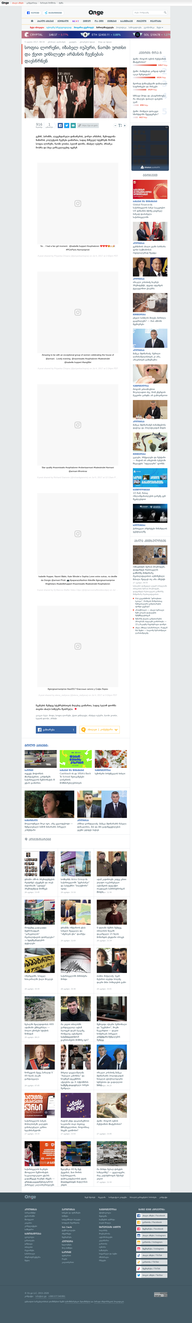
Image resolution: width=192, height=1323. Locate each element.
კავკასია (28, 1223)
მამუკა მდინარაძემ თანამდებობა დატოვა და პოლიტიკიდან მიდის (150, 415)
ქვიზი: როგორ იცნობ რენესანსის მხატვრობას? (112, 1114)
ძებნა (61, 3)
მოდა (51, 715)
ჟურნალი (62, 21)
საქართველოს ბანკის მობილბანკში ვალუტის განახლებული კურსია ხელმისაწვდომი (40, 1114)
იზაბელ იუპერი (95, 715)
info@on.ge (40, 1296)
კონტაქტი (163, 1197)
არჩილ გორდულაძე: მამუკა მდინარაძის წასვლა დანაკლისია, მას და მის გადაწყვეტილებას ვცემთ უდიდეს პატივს (103, 811)
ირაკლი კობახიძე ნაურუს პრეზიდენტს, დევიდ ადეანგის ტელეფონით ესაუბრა (150, 273)
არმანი (53, 718)
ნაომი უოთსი (110, 715)
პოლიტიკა (121, 27)
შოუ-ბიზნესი (67, 1248)
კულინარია (104, 1240)
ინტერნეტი (66, 1234)
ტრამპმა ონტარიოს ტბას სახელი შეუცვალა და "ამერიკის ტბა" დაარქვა (76, 921)
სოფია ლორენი (63, 715)
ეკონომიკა (149, 27)
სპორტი (66, 1252)
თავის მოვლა (105, 1223)
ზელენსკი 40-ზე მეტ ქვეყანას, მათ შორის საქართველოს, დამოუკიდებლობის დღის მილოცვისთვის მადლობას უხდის (76, 1162)
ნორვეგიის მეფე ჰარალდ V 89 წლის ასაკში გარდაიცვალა (40, 1066)
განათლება (29, 1240)
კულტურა (73, 42)
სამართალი (30, 1254)
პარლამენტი (30, 1213)
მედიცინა (103, 1216)
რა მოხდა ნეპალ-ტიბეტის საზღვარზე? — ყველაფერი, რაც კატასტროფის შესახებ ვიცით (112, 1162)
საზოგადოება (135, 27)
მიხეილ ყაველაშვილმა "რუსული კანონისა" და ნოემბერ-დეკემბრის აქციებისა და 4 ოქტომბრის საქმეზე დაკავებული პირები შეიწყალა (76, 1066)
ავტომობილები (105, 1237)
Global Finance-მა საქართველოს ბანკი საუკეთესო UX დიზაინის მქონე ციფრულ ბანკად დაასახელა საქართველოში (150, 199)
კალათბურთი (68, 1262)
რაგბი (64, 1259)
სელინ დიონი (42, 718)
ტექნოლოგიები (68, 1230)
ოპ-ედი (99, 21)
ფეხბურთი (66, 1255)
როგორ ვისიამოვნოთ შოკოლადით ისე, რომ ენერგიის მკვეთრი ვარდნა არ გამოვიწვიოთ (150, 380)
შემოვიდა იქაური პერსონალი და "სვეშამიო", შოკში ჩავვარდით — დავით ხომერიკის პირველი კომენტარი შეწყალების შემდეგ (112, 1017)
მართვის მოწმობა (48, 3)
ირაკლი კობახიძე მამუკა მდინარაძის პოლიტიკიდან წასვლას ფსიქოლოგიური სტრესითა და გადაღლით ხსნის (112, 1066)
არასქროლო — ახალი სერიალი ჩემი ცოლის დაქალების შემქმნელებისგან (149, 613)
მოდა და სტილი (105, 42)
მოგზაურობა (104, 1234)
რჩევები (102, 1260)
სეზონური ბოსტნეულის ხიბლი (112, 762)
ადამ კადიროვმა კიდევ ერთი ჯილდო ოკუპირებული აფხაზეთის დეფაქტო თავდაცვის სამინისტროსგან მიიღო (112, 872)
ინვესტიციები (55, 13)
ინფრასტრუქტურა (32, 1257)
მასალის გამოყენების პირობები (143, 1197)
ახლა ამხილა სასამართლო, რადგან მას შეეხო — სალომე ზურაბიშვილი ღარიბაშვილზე (151, 630)
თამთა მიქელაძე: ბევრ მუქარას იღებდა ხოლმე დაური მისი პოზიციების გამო (112, 969)
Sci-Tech (67, 1227)
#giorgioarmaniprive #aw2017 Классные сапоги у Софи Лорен (78, 689)
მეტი (159, 27)
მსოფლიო (29, 1219)
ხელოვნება (67, 1245)
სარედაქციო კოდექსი (118, 1197)
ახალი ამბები (18, 3)
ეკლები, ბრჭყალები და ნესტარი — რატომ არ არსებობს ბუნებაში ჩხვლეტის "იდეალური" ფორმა (150, 449)
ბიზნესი (65, 1216)
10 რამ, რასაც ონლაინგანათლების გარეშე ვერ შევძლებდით (150, 484)
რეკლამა (155, 21)
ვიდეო (87, 21)
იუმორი (102, 1247)
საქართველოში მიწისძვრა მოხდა (76, 969)
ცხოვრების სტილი (87, 42)
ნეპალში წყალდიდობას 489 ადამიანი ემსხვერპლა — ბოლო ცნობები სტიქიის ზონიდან (40, 1017)
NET (75, 21)
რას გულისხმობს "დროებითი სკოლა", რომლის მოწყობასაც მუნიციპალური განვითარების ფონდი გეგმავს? (148, 602)
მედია (27, 1260)
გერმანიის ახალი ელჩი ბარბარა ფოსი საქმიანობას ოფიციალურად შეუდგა (150, 238)
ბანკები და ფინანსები (71, 1213)
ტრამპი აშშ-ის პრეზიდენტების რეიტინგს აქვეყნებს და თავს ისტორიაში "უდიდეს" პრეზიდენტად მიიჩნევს (40, 872)
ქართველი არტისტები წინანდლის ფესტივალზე (150, 518)
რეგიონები (29, 1250)
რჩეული (141, 21)
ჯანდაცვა (29, 1244)
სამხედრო (29, 1229)
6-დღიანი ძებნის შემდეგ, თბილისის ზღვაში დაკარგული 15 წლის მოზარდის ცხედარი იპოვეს (112, 921)
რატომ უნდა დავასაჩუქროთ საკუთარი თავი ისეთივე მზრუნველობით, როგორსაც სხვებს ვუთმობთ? (76, 1114)
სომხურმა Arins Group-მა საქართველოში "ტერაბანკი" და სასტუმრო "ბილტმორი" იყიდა (76, 872)
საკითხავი (126, 21)
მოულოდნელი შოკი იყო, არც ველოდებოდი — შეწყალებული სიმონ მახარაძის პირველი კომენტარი (51, 811)
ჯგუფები (34, 13)
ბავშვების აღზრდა (107, 1219)
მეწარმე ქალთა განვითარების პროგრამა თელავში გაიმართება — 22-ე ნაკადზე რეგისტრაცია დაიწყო (150, 621)
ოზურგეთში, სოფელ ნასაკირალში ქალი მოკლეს (40, 969)
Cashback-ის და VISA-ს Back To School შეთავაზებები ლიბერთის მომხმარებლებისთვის (77, 767)
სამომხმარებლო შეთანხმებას (77, 1301)
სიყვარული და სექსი (108, 1254)
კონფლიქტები (31, 1226)
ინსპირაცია (104, 1257)
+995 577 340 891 (56, 1296)
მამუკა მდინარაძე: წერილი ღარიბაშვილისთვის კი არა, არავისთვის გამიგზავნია (150, 345)
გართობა (103, 1244)
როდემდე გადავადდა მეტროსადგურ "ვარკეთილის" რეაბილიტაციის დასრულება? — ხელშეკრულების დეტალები (40, 921)
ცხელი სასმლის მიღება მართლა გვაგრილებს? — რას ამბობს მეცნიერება (150, 309)
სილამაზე (103, 1230)
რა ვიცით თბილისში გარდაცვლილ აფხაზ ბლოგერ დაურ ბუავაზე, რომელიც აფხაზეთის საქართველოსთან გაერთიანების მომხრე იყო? (76, 1017)
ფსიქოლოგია (105, 1213)
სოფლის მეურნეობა (71, 1223)
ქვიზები (111, 21)
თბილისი (29, 1247)
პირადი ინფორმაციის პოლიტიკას (109, 1301)
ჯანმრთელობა (108, 1209)
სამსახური (103, 1250)
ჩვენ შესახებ (90, 1197)
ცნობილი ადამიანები (57, 42)
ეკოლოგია (29, 1237)
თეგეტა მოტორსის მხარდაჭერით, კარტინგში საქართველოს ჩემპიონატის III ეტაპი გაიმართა (42, 767)
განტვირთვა (32, 3)
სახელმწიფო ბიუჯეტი (71, 1219)
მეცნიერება (67, 1237)
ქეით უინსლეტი (79, 715)
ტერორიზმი (30, 1216)
